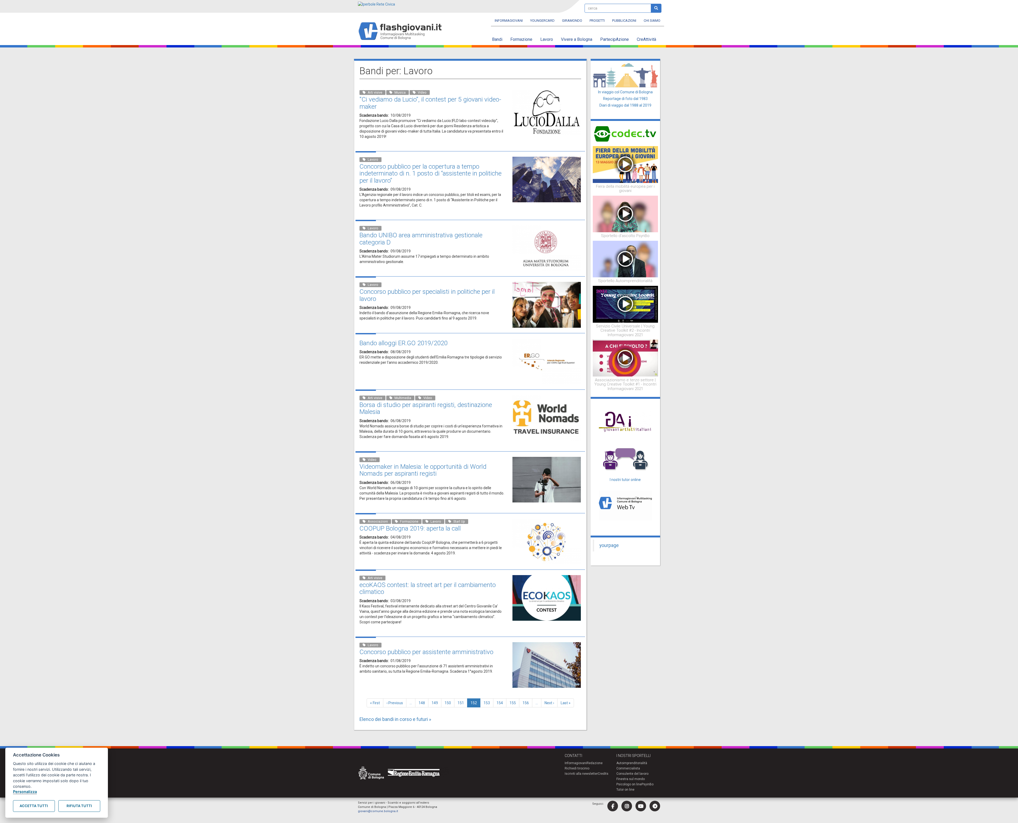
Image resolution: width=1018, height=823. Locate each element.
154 (501, 703)
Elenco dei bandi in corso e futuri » (395, 719)
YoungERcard (542, 21)
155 (514, 703)
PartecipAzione (614, 39)
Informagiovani (509, 21)
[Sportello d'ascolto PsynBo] (625, 214)
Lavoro (546, 39)
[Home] (402, 31)
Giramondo (572, 21)
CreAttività (646, 39)
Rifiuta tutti (79, 806)
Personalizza (25, 791)
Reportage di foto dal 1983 (625, 99)
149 (436, 703)
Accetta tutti (34, 806)
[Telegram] (655, 806)
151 (462, 703)
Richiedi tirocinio (577, 768)
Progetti (597, 21)
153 (488, 703)
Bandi (497, 39)
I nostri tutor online (625, 480)
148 (423, 703)
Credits (603, 774)
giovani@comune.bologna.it (378, 811)
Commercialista (628, 768)
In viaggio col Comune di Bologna (625, 92)
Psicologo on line (629, 784)
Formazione (521, 39)
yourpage (609, 545)
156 (527, 703)
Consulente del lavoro (632, 774)
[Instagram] (626, 806)
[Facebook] (612, 806)
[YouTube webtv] (640, 806)
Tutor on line (625, 789)
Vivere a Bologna (576, 39)
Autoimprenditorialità (631, 763)
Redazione (595, 763)
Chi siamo (652, 21)
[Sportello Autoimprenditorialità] (625, 259)
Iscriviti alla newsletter (581, 774)
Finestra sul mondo (630, 779)
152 (475, 704)
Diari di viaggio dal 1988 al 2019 (625, 105)
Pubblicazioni (624, 21)
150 (449, 703)
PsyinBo (647, 784)
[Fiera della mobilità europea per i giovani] (625, 164)
